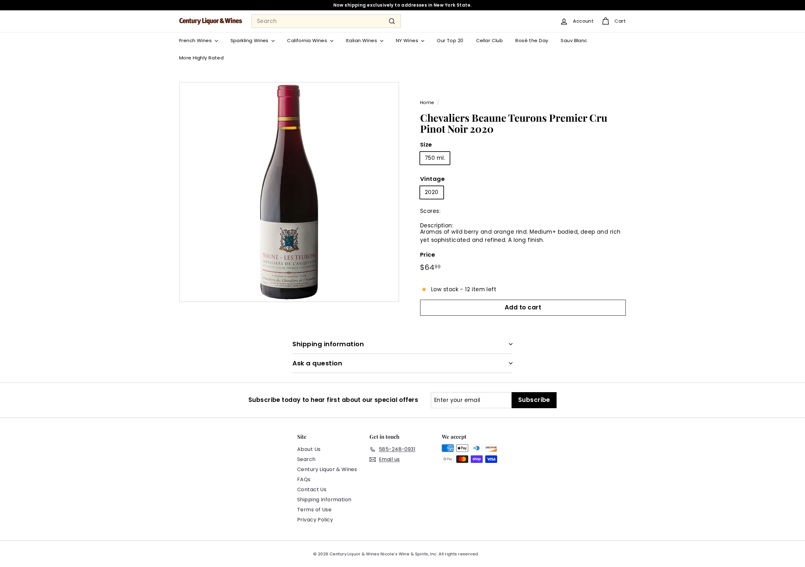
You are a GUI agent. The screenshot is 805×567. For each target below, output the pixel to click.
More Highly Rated (201, 57)
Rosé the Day (531, 40)
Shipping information (328, 344)
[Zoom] (289, 192)
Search (306, 459)
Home (427, 102)
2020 (432, 192)
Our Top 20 (450, 40)
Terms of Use (314, 509)
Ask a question (317, 363)
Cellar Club (489, 40)
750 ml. (435, 158)
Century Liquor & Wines (327, 469)
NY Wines (408, 40)
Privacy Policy (315, 519)
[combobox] (326, 21)
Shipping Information (324, 499)
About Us (308, 449)
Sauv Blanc (574, 40)
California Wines (307, 40)
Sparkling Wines (250, 40)
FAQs (304, 479)
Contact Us (311, 489)
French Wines (196, 40)
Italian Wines (362, 40)
